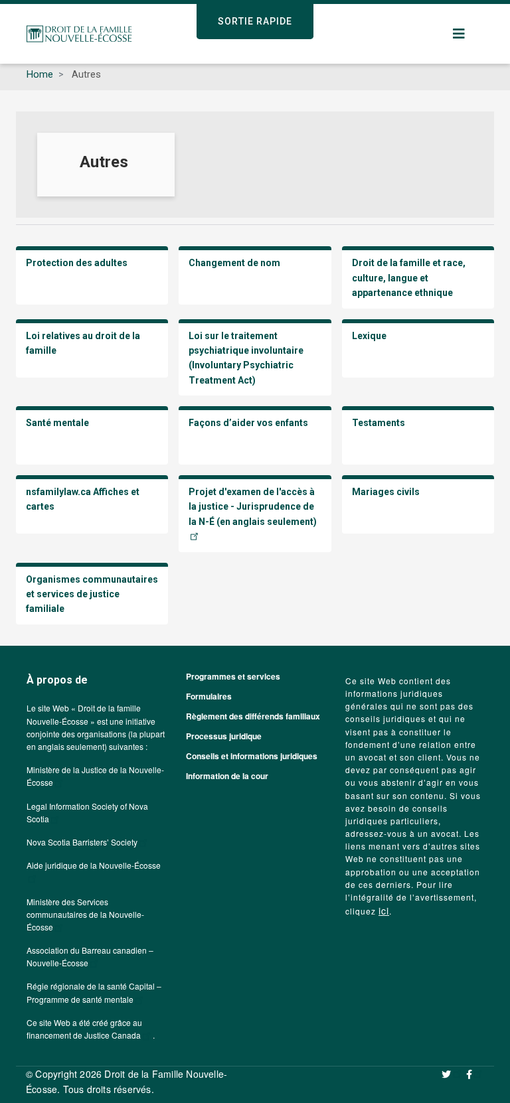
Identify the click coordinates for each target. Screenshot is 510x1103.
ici (384, 910)
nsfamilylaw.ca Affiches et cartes (82, 499)
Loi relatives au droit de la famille (83, 343)
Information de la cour (227, 776)
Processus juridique (224, 736)
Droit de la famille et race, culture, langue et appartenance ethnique (409, 277)
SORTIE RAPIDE (255, 21)
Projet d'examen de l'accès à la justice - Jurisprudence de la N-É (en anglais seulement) (253, 506)
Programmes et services (233, 676)
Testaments (379, 422)
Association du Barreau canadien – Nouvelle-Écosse (90, 956)
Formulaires (209, 696)
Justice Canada (112, 1035)
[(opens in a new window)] (452, 1073)
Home (40, 74)
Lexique (370, 336)
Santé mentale (58, 422)
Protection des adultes (77, 262)
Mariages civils (386, 491)
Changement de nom (235, 262)
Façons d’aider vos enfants (249, 422)
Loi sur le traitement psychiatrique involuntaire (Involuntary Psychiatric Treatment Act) (246, 358)
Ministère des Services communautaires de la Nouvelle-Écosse (85, 914)
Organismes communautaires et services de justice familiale (92, 594)
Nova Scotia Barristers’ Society (82, 841)
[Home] (79, 33)
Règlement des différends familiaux (253, 716)
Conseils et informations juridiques (251, 756)
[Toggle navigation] (459, 34)
